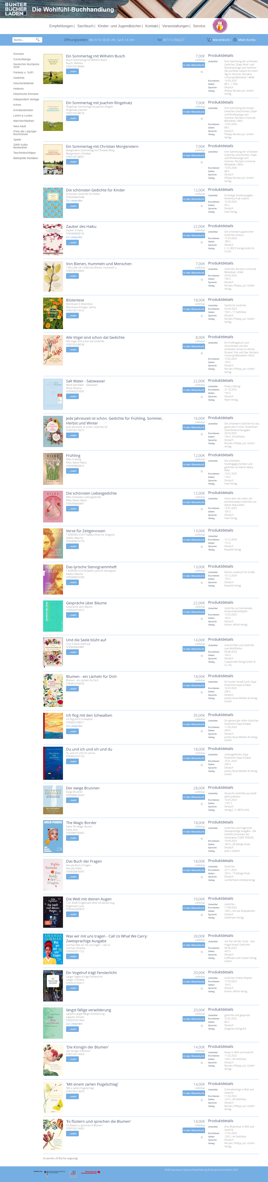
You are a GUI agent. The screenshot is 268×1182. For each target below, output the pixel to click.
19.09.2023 (230, 840)
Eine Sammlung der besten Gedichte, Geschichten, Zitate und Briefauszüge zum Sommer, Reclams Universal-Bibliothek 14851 (240, 114)
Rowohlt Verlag (232, 549)
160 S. (227, 618)
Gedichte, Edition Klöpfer (238, 978)
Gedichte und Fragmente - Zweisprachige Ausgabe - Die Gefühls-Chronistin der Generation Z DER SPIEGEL (240, 832)
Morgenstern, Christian (78, 153)
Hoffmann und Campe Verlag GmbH (240, 959)
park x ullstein (232, 851)
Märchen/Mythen (23, 120)
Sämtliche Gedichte (235, 305)
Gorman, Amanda (75, 948)
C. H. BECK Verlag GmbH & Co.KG (239, 250)
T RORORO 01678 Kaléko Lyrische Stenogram (91, 570)
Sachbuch (85, 26)
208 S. (227, 691)
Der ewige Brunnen (83, 788)
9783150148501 (75, 156)
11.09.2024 (230, 727)
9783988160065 (75, 833)
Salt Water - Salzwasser (85, 381)
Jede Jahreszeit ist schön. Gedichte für (87, 427)
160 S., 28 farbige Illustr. (237, 844)
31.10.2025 (230, 389)
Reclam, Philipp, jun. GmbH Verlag (239, 287)
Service (199, 26)
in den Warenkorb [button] (193, 65)
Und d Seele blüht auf (78, 644)
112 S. (227, 543)
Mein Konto (247, 40)
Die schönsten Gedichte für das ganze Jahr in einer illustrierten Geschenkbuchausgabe (241, 427)
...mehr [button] (72, 71)
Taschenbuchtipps (24, 152)
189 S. (227, 241)
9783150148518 (75, 113)
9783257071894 (75, 1020)
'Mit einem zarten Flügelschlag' (92, 1084)
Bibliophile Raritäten (25, 158)
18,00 (198, 300)
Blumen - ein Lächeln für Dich (91, 676)
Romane (18, 53)
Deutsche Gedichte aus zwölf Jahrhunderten (240, 795)
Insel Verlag (230, 211)
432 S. (227, 951)
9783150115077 (75, 430)
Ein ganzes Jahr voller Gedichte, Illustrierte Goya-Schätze (241, 722)
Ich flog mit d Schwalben (79, 719)
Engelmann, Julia (75, 906)
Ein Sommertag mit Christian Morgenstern (102, 146)
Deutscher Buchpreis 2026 (26, 66)
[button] (37, 40)
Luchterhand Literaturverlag (239, 880)
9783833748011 (75, 722)
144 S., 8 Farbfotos (234, 436)
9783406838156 (75, 233)
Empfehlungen (61, 26)
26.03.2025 (230, 433)
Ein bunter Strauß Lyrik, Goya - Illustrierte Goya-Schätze (241, 683)
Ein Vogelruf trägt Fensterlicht (91, 972)
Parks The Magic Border (79, 826)
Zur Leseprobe (74, 200)
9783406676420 (75, 795)
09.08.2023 (230, 651)
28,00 (198, 788)
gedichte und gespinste (237, 1015)
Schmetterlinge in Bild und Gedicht (239, 1091)
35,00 (198, 715)
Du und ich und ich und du (89, 749)
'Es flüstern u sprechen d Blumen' (84, 1125)
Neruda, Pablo (74, 868)
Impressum (176, 1169)
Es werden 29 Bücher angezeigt (60, 1158)
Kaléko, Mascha (74, 538)
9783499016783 (75, 577)
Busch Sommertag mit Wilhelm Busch (86, 60)
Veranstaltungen (175, 26)
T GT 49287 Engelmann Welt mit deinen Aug (90, 903)
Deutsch (228, 87)
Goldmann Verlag (233, 917)
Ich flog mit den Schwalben (89, 715)
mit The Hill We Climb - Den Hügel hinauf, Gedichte (239, 943)
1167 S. (228, 803)
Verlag (211, 90)
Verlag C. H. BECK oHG (236, 810)
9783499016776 (75, 541)
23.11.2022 (230, 870)
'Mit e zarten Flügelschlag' (80, 1088)
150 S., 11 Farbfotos (235, 312)
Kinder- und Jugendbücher (119, 26)
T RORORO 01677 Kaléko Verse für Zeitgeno (90, 534)
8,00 (199, 337)
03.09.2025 (230, 308)
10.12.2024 (230, 539)
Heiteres (18, 88)
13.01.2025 (230, 473)
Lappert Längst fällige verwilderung (85, 1013)
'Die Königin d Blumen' (78, 1051)
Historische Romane (25, 93)
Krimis (17, 104)
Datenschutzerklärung (195, 1169)
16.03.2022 (230, 688)
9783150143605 (75, 271)
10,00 (198, 898)
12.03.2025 (230, 614)
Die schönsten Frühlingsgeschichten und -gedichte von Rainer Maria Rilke (239, 465)
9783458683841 (75, 503)
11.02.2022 (230, 1055)
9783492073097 (75, 391)
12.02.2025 (230, 358)
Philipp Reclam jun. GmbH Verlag (239, 92)
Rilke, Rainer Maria (76, 462)
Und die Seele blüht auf (86, 639)
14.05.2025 (230, 80)
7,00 (199, 56)
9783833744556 (75, 683)
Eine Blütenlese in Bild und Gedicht (239, 1128)
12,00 (198, 190)
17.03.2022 (230, 981)
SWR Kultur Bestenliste (20, 146)
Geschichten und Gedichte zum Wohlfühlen (239, 647)
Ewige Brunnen (74, 792)
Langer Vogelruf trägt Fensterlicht (84, 976)
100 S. (227, 511)
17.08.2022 (230, 907)
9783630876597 (75, 871)
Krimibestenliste (23, 110)
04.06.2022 (230, 948)
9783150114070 (75, 1091)
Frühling (73, 455)
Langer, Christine (75, 979)
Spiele (17, 139)
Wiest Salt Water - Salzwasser (82, 385)
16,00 (198, 418)
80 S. (227, 1022)
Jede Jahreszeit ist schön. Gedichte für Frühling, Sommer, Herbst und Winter (115, 420)
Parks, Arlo (72, 829)
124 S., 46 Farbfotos (235, 1099)
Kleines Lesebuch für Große (239, 572)
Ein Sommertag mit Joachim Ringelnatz (99, 102)
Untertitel (212, 61)
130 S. (227, 362)
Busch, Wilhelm (74, 63)
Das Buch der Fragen (84, 861)
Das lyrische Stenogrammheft (91, 566)
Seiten (211, 84)
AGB (167, 1169)
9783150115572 (75, 310)
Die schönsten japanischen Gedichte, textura (239, 233)
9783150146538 (75, 344)
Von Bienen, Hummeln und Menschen (99, 263)
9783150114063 (75, 1054)
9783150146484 (75, 66)
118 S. (227, 477)
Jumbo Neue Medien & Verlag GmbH (241, 700)
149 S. (227, 278)
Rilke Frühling (73, 459)
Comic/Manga (22, 59)
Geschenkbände (23, 83)
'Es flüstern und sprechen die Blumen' (98, 1121)
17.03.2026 (230, 238)
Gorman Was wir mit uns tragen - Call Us (88, 945)
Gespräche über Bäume (86, 602)
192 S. (227, 393)
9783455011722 (75, 951)
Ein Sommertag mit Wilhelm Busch (95, 56)
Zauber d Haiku (74, 230)
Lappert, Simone (75, 1017)
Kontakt (151, 26)
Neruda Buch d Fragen (78, 865)
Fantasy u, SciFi (23, 72)
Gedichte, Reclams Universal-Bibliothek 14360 (240, 270)
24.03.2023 (230, 275)
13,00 (198, 530)
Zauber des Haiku (81, 226)
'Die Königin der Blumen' (87, 1047)
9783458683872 (75, 466)
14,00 (198, 639)
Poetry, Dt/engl (232, 386)
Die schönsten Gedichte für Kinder (95, 190)
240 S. (227, 730)
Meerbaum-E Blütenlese (79, 304)
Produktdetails (220, 55)
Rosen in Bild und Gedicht (238, 1052)
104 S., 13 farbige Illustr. (237, 873)
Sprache (212, 87)
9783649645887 (75, 647)
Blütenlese (75, 300)
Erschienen (213, 80)
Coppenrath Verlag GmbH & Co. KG (240, 663)
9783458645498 (75, 197)
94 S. (227, 205)
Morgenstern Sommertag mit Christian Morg (90, 150)
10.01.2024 (230, 761)
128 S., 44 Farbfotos (235, 1136)
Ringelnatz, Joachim (76, 110)
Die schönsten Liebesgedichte (91, 493)
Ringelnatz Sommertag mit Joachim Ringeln (89, 106)
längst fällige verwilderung (88, 1009)
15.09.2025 (230, 201)
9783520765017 (75, 983)
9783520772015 (75, 610)
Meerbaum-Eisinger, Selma (81, 307)
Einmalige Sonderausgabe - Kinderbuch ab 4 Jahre (239, 197)
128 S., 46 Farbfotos (235, 1059)
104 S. (227, 984)
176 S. (227, 578)
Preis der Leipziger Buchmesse (25, 133)
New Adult (19, 126)
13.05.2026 (230, 124)
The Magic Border (81, 822)
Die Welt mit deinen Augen (89, 898)
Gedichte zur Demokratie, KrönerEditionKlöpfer (238, 610)
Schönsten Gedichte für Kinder (83, 194)
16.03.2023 (230, 799)
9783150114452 (75, 1128)
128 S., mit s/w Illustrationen (239, 911)
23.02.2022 (230, 1018)
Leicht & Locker (23, 115)
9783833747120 (75, 756)
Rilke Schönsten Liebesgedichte (83, 497)
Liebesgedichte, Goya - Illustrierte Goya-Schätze (237, 756)
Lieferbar (200, 60)
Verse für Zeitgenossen (85, 530)
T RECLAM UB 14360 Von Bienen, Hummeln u (91, 267)
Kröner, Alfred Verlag (235, 624)
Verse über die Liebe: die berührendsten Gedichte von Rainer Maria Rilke (240, 502)
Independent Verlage (26, 99)
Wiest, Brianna (74, 388)
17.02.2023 (230, 1133)
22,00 (198, 226)
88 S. (227, 127)
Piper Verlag (231, 399)
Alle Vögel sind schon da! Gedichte (95, 337)
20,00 (198, 972)
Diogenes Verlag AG (235, 1028)
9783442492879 (75, 909)
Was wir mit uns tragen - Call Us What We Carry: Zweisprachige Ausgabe (107, 938)
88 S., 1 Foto (231, 84)
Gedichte (19, 77)
